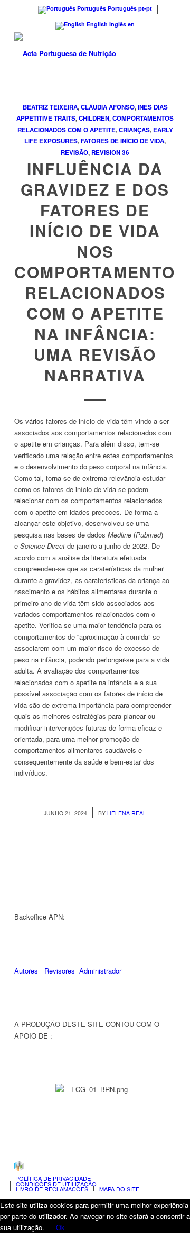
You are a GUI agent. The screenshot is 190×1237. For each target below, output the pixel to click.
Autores (26, 971)
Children (94, 118)
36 (125, 152)
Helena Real (126, 813)
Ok (60, 1227)
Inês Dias (153, 107)
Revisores (58, 971)
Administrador (100, 971)
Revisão (74, 152)
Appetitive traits (45, 118)
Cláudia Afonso (108, 107)
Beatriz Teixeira (50, 107)
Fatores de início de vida (122, 141)
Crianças (134, 129)
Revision (105, 152)
